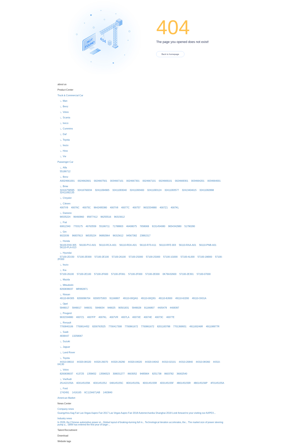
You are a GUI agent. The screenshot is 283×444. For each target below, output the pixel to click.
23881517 (144, 235)
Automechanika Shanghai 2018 (155, 413)
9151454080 (157, 226)
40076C (74, 207)
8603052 (131, 373)
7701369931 (178, 326)
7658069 (143, 226)
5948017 (63, 307)
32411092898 (205, 190)
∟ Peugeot (64, 313)
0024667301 (132, 181)
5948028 (135, 307)
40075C (85, 207)
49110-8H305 (65, 298)
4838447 (63, 336)
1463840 (106, 392)
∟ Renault (64, 322)
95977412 (91, 217)
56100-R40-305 (66, 245)
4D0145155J (99, 383)
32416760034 (83, 190)
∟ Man (62, 101)
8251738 (155, 373)
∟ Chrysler (64, 198)
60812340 (63, 226)
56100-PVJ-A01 (86, 245)
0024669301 (180, 181)
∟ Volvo (63, 112)
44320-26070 (100, 362)
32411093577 (170, 190)
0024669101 (164, 181)
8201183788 (162, 326)
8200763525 (98, 326)
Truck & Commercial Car (70, 95)
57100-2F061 (117, 274)
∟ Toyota (63, 140)
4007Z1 (162, 207)
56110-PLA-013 (66, 247)
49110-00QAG (129, 298)
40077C (124, 207)
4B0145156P (199, 383)
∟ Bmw (62, 186)
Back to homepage (170, 54)
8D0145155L (132, 383)
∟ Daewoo (64, 213)
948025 (110, 307)
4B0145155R (182, 383)
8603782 (168, 373)
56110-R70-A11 (146, 245)
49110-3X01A (198, 298)
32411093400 (135, 190)
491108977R (211, 326)
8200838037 (65, 289)
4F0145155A (216, 383)
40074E (146, 317)
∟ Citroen (63, 203)
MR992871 (81, 289)
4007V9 (62, 207)
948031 (87, 307)
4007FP (90, 317)
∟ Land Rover (66, 352)
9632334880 (149, 207)
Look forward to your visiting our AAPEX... (194, 413)
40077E (169, 317)
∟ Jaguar (63, 347)
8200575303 (99, 298)
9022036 (63, 235)
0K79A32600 (168, 274)
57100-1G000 (169, 257)
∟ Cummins (65, 128)
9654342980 (173, 226)
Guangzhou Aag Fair (68, 413)
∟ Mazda (63, 279)
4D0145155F (166, 383)
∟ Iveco (62, 123)
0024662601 (83, 181)
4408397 (173, 307)
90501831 (122, 307)
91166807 (113, 298)
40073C (158, 317)
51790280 (188, 226)
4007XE (135, 317)
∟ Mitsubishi (65, 285)
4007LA (124, 317)
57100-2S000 (134, 257)
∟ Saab (62, 332)
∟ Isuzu (62, 145)
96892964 (103, 235)
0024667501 (99, 181)
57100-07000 (202, 274)
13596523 (103, 373)
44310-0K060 (201, 362)
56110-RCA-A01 (106, 245)
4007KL (173, 207)
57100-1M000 (203, 257)
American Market (66, 398)
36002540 (180, 373)
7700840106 (65, 326)
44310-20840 (184, 362)
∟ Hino (62, 151)
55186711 (103, 226)
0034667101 (115, 181)
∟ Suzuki (63, 341)
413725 (79, 373)
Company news (65, 409)
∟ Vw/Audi (64, 379)
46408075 (130, 226)
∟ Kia (61, 270)
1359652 (90, 373)
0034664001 (213, 181)
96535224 (63, 217)
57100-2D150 (65, 257)
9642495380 (99, 207)
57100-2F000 (134, 274)
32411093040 (118, 190)
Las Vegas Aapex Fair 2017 (94, 413)
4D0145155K (82, 383)
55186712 (63, 171)
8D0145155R (148, 383)
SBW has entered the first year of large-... (89, 424)
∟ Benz (62, 106)
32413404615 (188, 190)
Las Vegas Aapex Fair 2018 (123, 413)
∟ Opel (62, 303)
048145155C (115, 383)
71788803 (116, 226)
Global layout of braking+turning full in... (123, 422)
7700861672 (130, 326)
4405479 (161, 307)
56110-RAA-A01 (186, 245)
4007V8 (113, 207)
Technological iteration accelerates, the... (166, 422)
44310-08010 (65, 362)
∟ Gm (61, 231)
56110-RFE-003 (166, 245)
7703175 (77, 226)
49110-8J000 (164, 298)
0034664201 (196, 181)
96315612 (118, 217)
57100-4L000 (186, 257)
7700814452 (81, 326)
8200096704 (82, 298)
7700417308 (114, 326)
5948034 (99, 307)
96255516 (104, 217)
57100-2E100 (100, 257)
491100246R (195, 326)
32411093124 (153, 190)
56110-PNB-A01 (206, 245)
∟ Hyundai (64, 253)
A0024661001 (66, 181)
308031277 (117, 373)
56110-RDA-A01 (127, 245)
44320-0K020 (82, 362)
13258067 (76, 336)
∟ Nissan (63, 294)
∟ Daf (61, 134)
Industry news (64, 418)
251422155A (65, 383)
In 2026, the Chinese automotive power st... (79, 422)
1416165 (75, 392)
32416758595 (65, 190)
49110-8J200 (181, 298)
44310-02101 (167, 362)
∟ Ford (62, 388)
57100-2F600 (100, 274)
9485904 (143, 373)
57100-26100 (117, 257)
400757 (135, 207)
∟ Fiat (62, 222)
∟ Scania (63, 117)
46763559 (89, 226)
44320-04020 (134, 362)
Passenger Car (65, 162)
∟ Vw (61, 156)
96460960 (77, 217)
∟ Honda (63, 241)
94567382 (130, 235)
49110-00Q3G (147, 298)
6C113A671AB (91, 392)
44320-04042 (151, 362)
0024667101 (148, 181)
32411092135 (65, 192)
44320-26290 (117, 362)
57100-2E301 (185, 274)
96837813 (76, 235)
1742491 (63, 392)
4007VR (112, 317)
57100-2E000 (83, 257)
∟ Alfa (62, 167)
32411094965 (101, 190)
